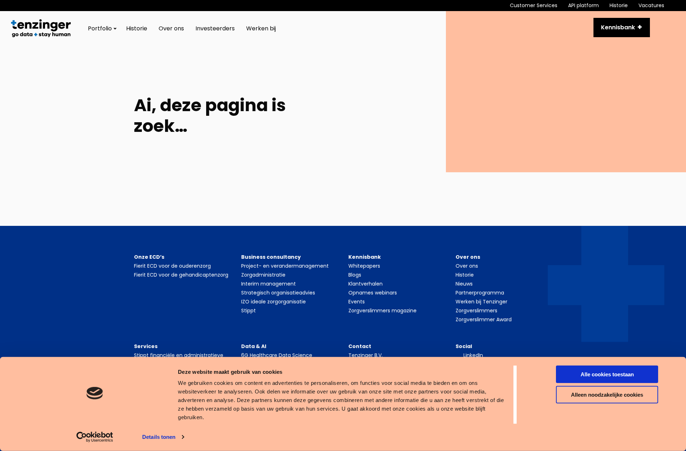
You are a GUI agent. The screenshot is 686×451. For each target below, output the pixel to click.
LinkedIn (473, 355)
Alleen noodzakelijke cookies (607, 394)
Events (356, 301)
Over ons (171, 28)
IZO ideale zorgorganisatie (273, 301)
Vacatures (651, 5)
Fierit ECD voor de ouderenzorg (172, 265)
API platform (583, 5)
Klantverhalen (365, 283)
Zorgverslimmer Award (484, 319)
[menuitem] (539, 5)
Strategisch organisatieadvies (278, 292)
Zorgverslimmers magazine (382, 310)
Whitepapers (364, 265)
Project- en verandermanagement (285, 265)
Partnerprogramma (480, 292)
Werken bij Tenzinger (481, 301)
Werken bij (261, 28)
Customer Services (533, 5)
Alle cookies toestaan (607, 374)
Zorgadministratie (263, 274)
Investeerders (215, 28)
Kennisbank (618, 27)
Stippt (248, 310)
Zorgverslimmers (476, 310)
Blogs (354, 274)
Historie (619, 5)
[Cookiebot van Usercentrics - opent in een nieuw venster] (95, 437)
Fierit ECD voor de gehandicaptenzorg (181, 274)
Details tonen (158, 437)
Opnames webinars (372, 292)
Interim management (268, 283)
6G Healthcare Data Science (276, 355)
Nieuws (464, 283)
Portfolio (100, 28)
